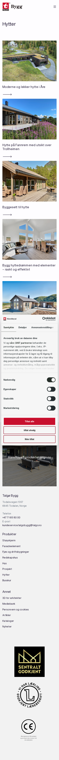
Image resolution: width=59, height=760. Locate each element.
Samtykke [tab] (8, 327)
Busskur (6, 580)
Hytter (6, 574)
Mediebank (8, 604)
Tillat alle (29, 421)
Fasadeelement (11, 546)
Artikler (6, 615)
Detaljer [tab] (22, 327)
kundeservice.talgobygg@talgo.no (22, 525)
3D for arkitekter (11, 598)
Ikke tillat (29, 439)
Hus (4, 563)
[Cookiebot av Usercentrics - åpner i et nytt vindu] (42, 319)
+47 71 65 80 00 (11, 517)
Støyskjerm (9, 540)
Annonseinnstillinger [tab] (42, 327)
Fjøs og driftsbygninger (15, 552)
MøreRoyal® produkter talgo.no (29, 458)
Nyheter (7, 626)
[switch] (51, 389)
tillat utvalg (29, 430)
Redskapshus (10, 557)
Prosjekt (7, 569)
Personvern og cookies (15, 609)
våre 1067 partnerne (21, 343)
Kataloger (8, 621)
